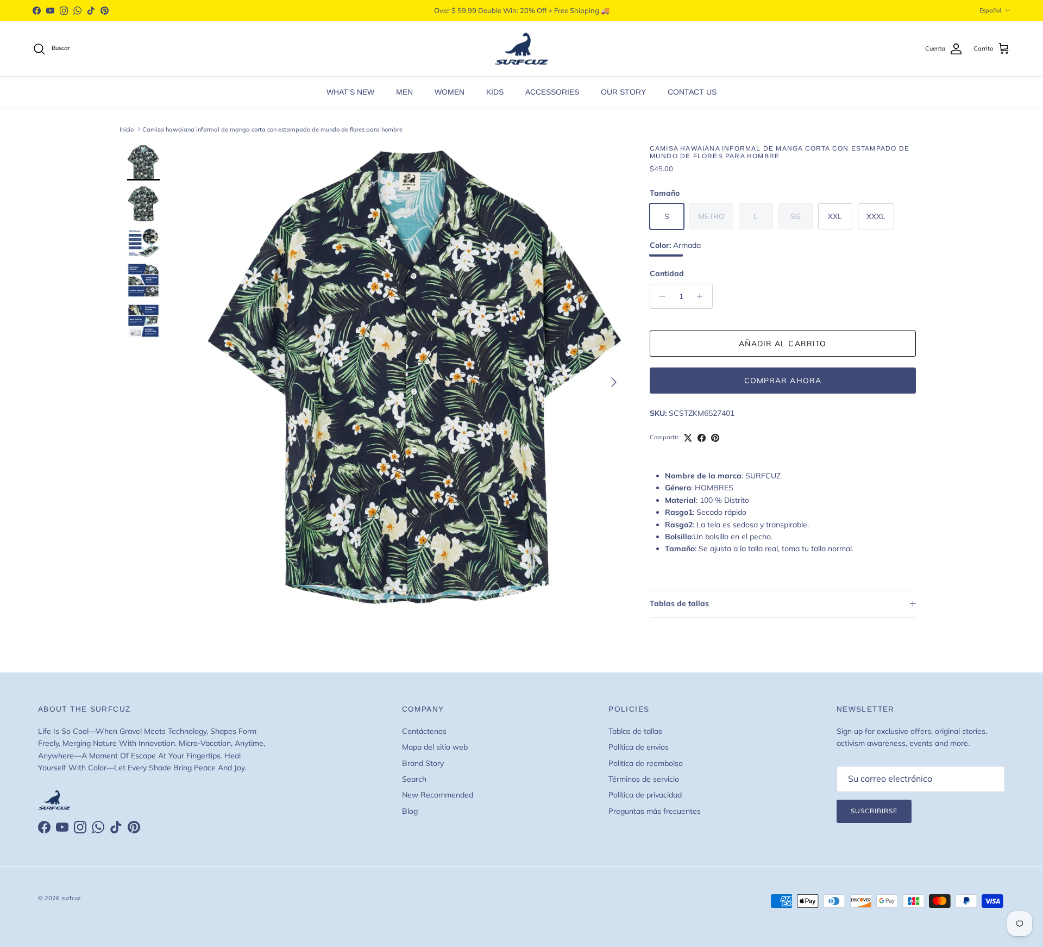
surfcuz (71, 898)
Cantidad (667, 273)
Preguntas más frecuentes (654, 811)
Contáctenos (424, 731)
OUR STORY (623, 92)
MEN (404, 92)
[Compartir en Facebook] (702, 438)
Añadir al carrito (782, 343)
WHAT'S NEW (350, 92)
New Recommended (437, 795)
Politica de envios (638, 747)
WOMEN (449, 92)
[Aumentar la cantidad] (702, 296)
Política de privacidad (645, 795)
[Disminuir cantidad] (659, 296)
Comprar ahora (783, 380)
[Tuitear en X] (688, 438)
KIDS (495, 92)
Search (414, 779)
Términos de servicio (643, 779)
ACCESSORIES (552, 92)
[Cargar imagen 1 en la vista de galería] (414, 377)
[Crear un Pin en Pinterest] (715, 438)
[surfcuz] (521, 49)
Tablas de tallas (679, 603)
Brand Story (423, 763)
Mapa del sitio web (435, 747)
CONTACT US (692, 92)
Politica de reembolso (645, 763)
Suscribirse (874, 811)
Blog (410, 811)
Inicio (127, 129)
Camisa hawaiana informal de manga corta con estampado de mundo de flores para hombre (272, 129)
